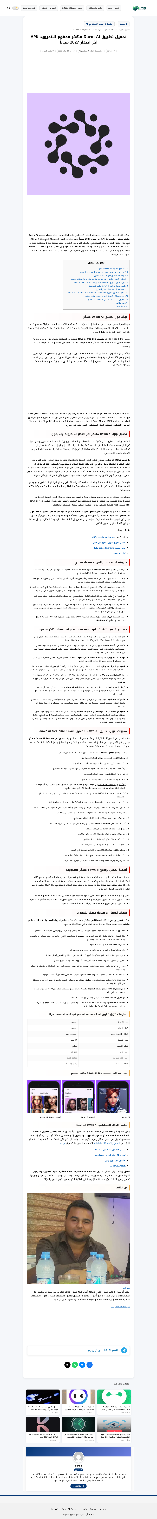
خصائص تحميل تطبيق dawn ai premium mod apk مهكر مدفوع (99, 279)
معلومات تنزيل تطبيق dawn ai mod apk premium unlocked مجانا (97, 293)
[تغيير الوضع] (15, 8)
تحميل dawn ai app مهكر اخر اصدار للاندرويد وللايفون (104, 272)
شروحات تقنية (29, 8)
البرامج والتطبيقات (111, 1143)
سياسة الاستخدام (88, 1509)
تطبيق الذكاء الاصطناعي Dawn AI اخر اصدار (108, 299)
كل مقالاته (78, 1486)
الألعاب (97, 1143)
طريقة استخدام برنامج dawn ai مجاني (111, 275)
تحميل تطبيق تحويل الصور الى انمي (109, 542)
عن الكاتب (122, 303)
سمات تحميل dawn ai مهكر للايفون (112, 289)
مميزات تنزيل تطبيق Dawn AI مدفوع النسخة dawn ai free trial (100, 282)
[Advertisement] (78, 76)
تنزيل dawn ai (119, 553)
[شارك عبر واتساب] (75, 1365)
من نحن (102, 1509)
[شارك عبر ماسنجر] (82, 1365)
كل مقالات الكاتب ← (120, 1306)
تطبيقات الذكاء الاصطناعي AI (90, 50)
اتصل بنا (54, 1509)
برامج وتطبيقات (95, 8)
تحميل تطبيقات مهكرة (72, 8)
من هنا (62, 1143)
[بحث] (8, 8)
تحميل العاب (113, 8)
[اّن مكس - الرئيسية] (139, 8)
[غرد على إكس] (67, 1365)
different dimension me (103, 537)
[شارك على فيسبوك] (89, 1365)
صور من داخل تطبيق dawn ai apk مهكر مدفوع (106, 296)
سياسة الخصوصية (69, 1509)
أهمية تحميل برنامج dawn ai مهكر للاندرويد (108, 286)
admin (109, 50)
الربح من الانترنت (48, 8)
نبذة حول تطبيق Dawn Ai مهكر (113, 269)
